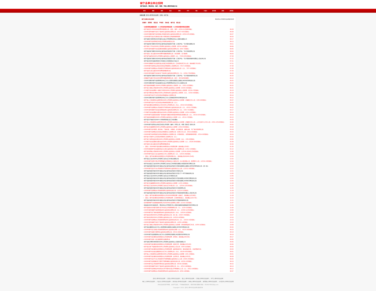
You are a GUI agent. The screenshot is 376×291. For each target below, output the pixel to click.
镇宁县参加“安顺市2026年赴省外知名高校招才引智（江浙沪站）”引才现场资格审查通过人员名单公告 (175, 58)
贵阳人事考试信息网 (173, 278)
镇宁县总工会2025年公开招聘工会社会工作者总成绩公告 (161, 158)
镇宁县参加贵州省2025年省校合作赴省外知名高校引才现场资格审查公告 (166, 200)
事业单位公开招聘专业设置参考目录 (224, 19)
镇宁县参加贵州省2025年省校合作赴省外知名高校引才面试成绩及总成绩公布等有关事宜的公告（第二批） (176, 166)
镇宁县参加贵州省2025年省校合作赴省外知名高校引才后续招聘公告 (165, 188)
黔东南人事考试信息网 (179, 281)
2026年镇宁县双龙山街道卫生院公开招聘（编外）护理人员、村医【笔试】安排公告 (169, 124)
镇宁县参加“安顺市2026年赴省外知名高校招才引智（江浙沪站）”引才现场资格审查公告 (171, 75)
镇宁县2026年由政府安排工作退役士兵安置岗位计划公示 (161, 61)
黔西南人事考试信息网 (210, 281)
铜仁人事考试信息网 (148, 281)
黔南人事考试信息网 (195, 281)
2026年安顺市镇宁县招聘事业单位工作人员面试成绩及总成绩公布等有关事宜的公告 (169, 80)
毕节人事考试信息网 (217, 278)
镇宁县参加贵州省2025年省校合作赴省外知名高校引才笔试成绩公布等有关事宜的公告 (170, 178)
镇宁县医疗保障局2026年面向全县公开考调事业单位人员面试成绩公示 (165, 39)
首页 (144, 10)
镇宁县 (166, 15)
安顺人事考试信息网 (202, 278)
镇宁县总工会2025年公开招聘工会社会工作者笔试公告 (160, 176)
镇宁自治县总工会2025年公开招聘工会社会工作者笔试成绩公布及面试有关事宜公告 (169, 163)
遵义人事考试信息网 (188, 278)
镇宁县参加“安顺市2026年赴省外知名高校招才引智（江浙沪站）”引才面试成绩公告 (169, 44)
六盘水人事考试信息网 (164, 281)
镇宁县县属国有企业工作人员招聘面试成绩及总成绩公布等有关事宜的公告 (166, 227)
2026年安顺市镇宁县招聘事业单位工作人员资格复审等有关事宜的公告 (165, 97)
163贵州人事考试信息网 (226, 281)
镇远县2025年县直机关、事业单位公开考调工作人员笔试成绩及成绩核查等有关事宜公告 (171, 205)
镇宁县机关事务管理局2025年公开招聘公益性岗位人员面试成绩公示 (165, 242)
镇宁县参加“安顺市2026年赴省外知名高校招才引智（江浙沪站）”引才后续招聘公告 (169, 51)
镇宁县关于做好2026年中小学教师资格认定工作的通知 (160, 119)
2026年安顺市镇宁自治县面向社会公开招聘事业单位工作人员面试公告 (165, 83)
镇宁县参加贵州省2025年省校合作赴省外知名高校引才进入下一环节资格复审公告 (169, 173)
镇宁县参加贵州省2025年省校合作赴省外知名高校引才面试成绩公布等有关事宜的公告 (170, 180)
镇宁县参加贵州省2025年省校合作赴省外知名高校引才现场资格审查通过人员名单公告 (170, 193)
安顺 (161, 15)
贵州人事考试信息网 (152, 15)
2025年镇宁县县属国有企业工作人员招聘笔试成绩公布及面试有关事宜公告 (167, 234)
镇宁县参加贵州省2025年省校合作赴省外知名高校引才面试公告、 (164, 171)
